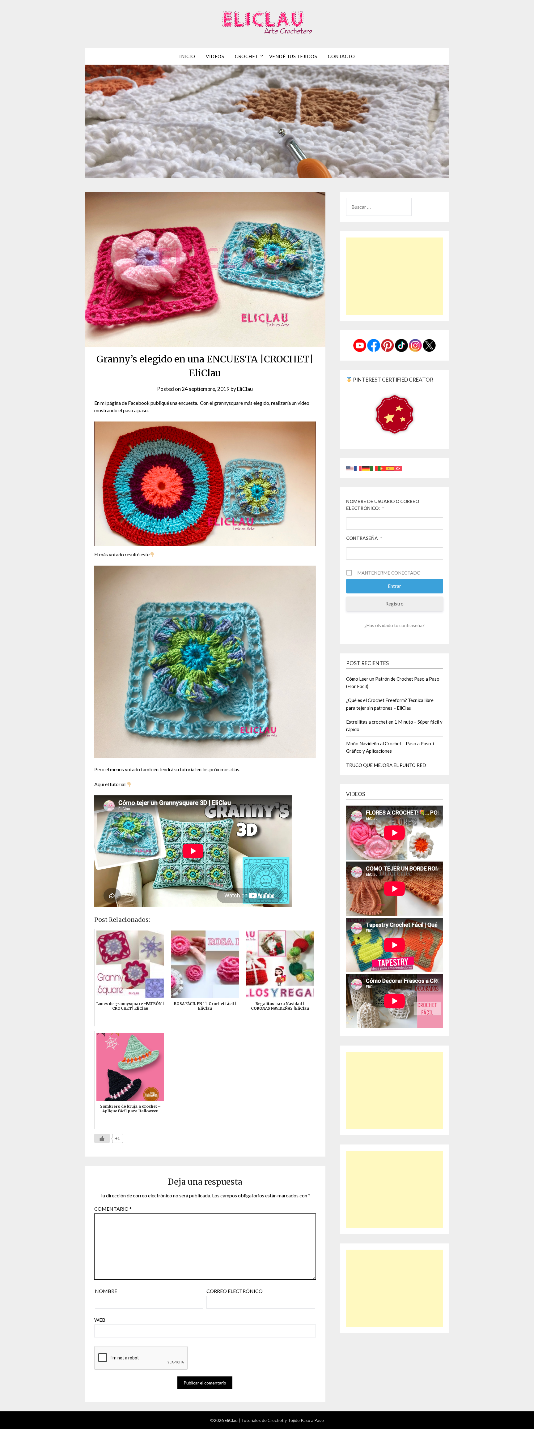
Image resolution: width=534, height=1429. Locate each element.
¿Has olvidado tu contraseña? (394, 625)
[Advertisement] (394, 276)
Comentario (113, 1209)
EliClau (245, 389)
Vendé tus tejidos (293, 56)
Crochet (246, 56)
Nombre (106, 1291)
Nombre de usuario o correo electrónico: (382, 504)
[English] (350, 468)
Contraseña (364, 538)
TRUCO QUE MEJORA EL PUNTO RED (386, 765)
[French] (358, 468)
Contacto (341, 56)
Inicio (187, 56)
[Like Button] (102, 1138)
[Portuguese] (382, 468)
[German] (366, 468)
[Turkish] (398, 468)
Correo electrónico (234, 1291)
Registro (394, 603)
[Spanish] (390, 468)
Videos (215, 56)
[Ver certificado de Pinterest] (394, 415)
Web (99, 1320)
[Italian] (374, 468)
